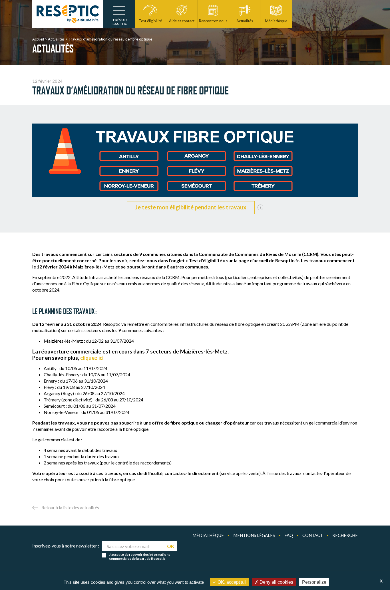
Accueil (38, 39)
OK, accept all (231, 582)
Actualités (56, 39)
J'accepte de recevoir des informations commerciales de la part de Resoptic (139, 557)
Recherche (345, 535)
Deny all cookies (275, 582)
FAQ (288, 535)
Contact (312, 535)
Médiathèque (208, 535)
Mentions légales (254, 535)
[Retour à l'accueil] (67, 14)
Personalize (314, 582)
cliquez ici (91, 358)
